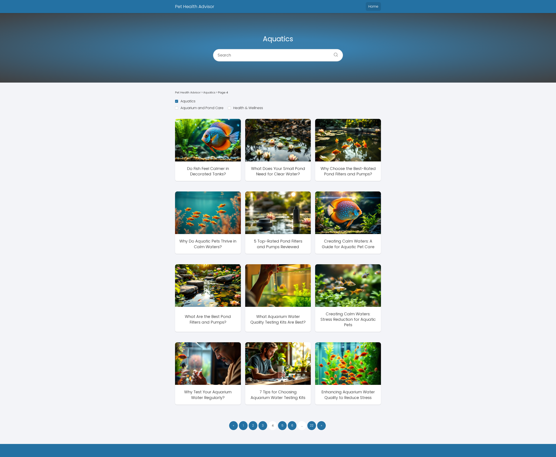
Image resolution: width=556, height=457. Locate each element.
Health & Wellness (248, 107)
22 (311, 425)
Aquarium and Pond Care (201, 107)
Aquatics (187, 101)
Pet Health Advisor (194, 6)
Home (373, 6)
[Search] (334, 53)
